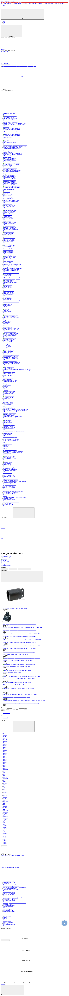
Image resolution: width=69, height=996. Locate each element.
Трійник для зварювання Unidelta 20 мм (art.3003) (14, 684)
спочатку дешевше (13, 568)
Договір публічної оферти (46, 3)
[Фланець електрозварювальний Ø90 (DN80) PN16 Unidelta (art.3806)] (35, 676)
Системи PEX (6, 477)
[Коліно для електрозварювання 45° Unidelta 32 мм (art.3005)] (35, 694)
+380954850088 (4, 51)
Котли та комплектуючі (8, 488)
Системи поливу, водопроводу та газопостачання (14, 481)
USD (4, 22)
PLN (4, 23)
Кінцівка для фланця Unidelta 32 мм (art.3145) (13, 672)
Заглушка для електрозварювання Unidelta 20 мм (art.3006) (16, 666)
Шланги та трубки (7, 498)
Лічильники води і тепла (9, 494)
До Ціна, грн (15, 709)
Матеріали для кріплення (9, 505)
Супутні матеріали (7, 503)
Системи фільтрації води (9, 486)
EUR (4, 21)
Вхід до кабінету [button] (7, 916)
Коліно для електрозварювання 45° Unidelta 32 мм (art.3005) (17, 697)
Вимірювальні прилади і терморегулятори (13, 491)
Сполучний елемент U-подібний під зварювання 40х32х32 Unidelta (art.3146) (21, 703)
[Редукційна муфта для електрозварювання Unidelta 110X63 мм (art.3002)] (35, 646)
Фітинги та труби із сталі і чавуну (11, 483)
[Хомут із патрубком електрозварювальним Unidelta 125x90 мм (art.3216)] (35, 633)
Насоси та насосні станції (9, 493)
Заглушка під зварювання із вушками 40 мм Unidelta (15, 608)
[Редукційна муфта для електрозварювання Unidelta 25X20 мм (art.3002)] (35, 639)
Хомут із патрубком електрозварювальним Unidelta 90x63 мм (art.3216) (19, 630)
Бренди (6, 3)
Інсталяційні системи (8, 500)
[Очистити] (24, 726)
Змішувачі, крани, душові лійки (10, 492)
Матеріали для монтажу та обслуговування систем (14, 497)
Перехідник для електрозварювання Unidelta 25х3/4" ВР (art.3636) (18, 660)
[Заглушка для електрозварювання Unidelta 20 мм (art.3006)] (35, 664)
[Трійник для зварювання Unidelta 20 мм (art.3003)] (35, 682)
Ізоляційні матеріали (8, 504)
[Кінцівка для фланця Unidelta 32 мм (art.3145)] (35, 670)
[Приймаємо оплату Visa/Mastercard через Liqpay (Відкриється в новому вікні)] (12, 855)
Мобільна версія (24, 866)
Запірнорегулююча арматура (9, 482)
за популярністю (4, 568)
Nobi (7, 347)
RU (4, 5)
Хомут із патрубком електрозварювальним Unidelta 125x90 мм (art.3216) (19, 636)
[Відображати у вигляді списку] (32, 576)
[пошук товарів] (24, 512)
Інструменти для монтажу (9, 499)
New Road (8, 346)
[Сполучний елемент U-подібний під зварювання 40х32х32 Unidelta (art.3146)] (35, 700)
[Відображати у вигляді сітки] (11, 576)
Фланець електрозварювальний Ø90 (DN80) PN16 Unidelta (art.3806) (19, 678)
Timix (7, 344)
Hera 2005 (8, 345)
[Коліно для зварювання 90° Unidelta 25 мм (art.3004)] (35, 688)
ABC (7, 343)
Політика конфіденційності (58, 3)
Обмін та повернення (30, 3)
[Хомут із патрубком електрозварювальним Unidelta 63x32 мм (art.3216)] (35, 617)
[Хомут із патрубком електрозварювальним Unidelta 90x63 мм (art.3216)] (35, 627)
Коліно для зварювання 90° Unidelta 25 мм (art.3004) (15, 690)
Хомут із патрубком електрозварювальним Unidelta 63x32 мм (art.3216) (19, 624)
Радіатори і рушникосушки (9, 485)
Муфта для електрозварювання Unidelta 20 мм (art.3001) (16, 654)
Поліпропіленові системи (9, 476)
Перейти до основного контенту (8, 1)
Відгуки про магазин (12, 3)
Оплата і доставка (21, 3)
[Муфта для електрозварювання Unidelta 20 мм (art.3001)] (35, 652)
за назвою (29, 568)
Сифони (5, 496)
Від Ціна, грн (4, 709)
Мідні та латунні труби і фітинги (10, 479)
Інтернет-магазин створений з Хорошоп (10, 867)
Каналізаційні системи (8, 475)
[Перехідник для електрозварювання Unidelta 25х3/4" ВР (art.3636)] (35, 658)
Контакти (37, 3)
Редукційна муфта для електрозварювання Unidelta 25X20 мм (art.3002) (19, 642)
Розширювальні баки (8, 489)
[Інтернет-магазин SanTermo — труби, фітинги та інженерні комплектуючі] (4, 851)
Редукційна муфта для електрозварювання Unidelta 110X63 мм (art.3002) (19, 648)
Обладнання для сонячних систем (11, 502)
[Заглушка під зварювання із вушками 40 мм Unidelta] (35, 595)
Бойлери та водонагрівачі (9, 487)
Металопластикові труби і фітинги (11, 480)
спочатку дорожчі (21, 568)
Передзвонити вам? (5, 64)
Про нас (2, 3)
